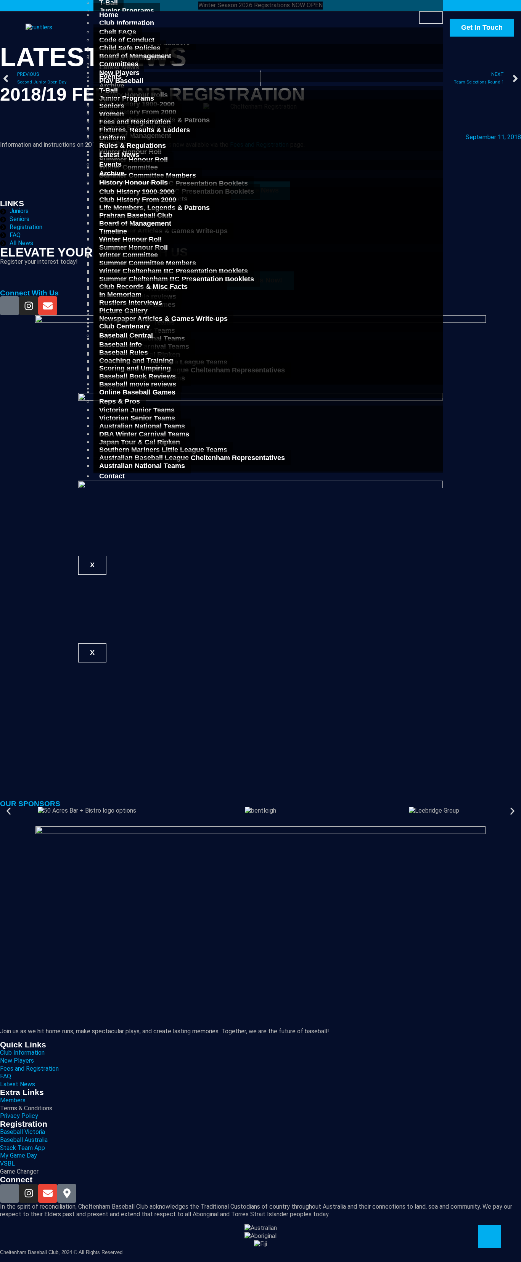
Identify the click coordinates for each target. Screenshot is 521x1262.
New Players (119, 73)
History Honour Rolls (133, 182)
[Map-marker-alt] (66, 1193)
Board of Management (135, 56)
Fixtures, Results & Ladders (144, 130)
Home (108, 15)
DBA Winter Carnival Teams (144, 434)
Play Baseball (121, 81)
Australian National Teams (142, 466)
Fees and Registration (135, 122)
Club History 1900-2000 (137, 192)
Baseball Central (126, 335)
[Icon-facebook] (9, 305)
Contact (112, 476)
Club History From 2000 (137, 200)
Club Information (126, 23)
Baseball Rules (123, 352)
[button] (8, 811)
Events (110, 164)
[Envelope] (47, 305)
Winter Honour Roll (130, 239)
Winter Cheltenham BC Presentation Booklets (173, 271)
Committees (118, 64)
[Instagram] (28, 305)
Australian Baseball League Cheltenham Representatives (192, 458)
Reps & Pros (119, 401)
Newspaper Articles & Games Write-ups (163, 318)
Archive (111, 173)
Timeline (113, 231)
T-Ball (108, 90)
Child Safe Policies (130, 48)
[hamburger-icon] (431, 17)
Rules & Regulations (132, 145)
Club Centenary (124, 326)
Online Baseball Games (137, 392)
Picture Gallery (123, 310)
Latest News (119, 155)
